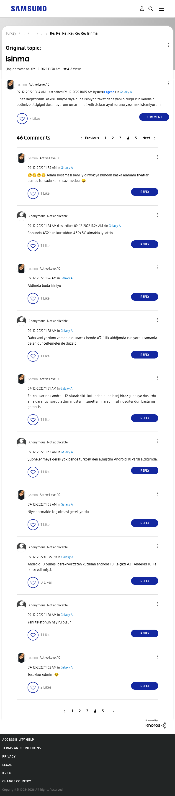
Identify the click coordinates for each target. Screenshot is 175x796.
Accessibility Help (18, 740)
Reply (144, 192)
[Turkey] (28, 8)
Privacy (8, 756)
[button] (161, 83)
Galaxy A (126, 92)
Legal (7, 765)
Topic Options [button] (161, 45)
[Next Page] (111, 711)
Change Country (16, 781)
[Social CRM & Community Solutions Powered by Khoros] (156, 724)
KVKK (6, 773)
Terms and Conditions (21, 748)
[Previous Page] (63, 711)
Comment (154, 117)
